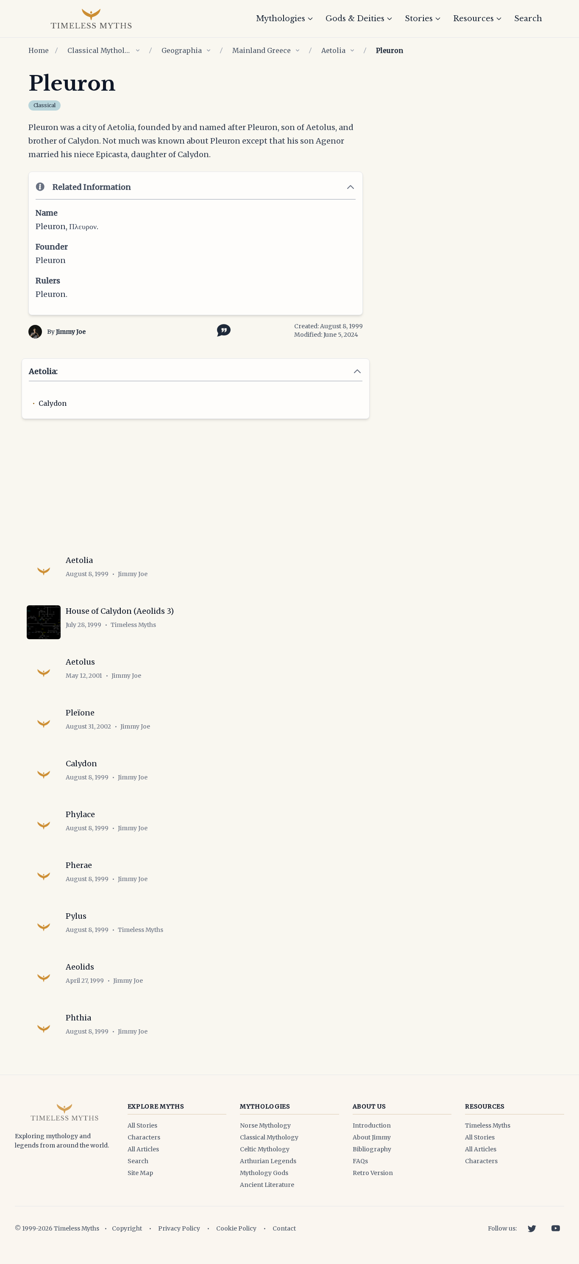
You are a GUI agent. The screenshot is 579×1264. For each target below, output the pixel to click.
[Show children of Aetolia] (352, 50)
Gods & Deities (355, 18)
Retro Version (373, 1173)
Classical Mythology (99, 50)
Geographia (181, 50)
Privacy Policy (179, 1228)
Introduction (372, 1125)
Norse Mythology (265, 1125)
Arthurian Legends (268, 1161)
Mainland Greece (261, 50)
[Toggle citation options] (222, 329)
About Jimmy (372, 1137)
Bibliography (372, 1149)
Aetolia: (43, 371)
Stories (419, 18)
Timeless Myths (487, 1125)
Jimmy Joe (71, 331)
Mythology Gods (264, 1173)
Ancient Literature (267, 1185)
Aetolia (333, 50)
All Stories (142, 1125)
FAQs (360, 1161)
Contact (284, 1228)
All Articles (143, 1149)
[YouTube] (555, 1228)
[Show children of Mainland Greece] (297, 50)
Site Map (140, 1173)
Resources (473, 18)
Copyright (127, 1228)
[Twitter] (531, 1228)
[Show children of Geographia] (208, 50)
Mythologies (280, 18)
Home (38, 50)
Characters (144, 1137)
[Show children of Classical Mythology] (138, 50)
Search (528, 18)
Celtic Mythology (265, 1149)
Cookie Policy (236, 1228)
